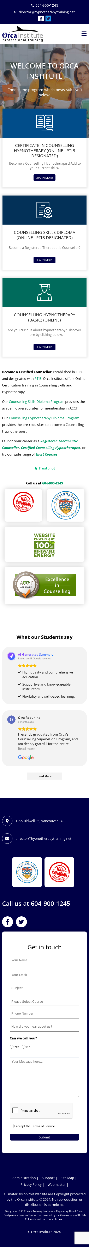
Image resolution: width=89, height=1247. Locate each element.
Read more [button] (26, 748)
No (27, 1047)
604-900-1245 (52, 483)
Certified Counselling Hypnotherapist (50, 447)
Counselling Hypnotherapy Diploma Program (44, 418)
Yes (15, 1047)
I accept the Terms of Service (34, 1126)
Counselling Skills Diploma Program (36, 401)
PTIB (38, 378)
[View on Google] (11, 719)
